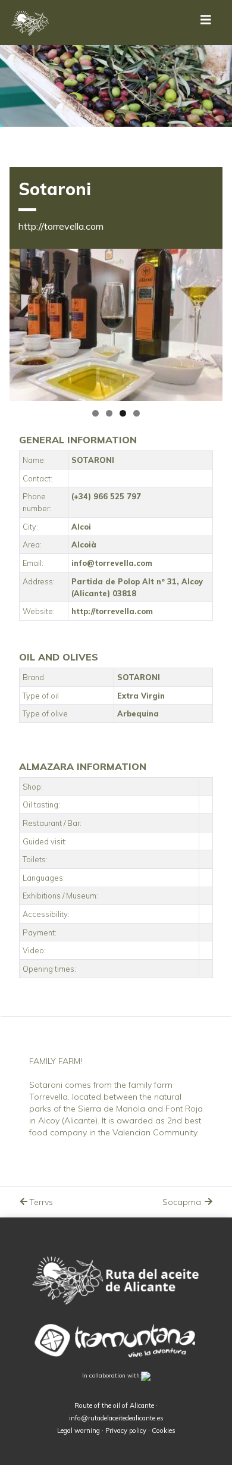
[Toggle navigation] (205, 23)
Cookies (163, 1430)
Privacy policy (125, 1430)
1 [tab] (95, 413)
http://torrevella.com (61, 226)
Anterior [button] (24, 322)
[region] (116, 325)
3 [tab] (123, 413)
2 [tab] (109, 413)
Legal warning (78, 1430)
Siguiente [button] (208, 322)
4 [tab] (136, 413)
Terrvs (41, 1202)
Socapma (182, 1202)
